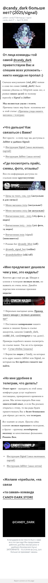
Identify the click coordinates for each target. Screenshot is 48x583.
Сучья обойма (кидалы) (20, 348)
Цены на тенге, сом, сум (18, 195)
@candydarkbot (13, 254)
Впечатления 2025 (14, 234)
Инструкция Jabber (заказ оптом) (23, 156)
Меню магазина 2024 (16, 205)
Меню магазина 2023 (24, 210)
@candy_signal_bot (15, 249)
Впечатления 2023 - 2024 (18, 225)
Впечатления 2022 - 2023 (18, 216)
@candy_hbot (25, 243)
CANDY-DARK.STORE (18, 497)
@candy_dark (22, 60)
